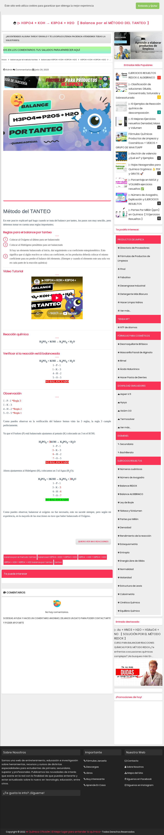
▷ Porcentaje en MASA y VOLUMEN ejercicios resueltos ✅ (143, 184)
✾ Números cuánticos (130, 469)
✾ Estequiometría (128, 544)
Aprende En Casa (96, 785)
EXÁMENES (123, 435)
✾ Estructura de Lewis (130, 585)
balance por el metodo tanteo (20, 557)
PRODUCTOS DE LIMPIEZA (131, 239)
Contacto (132, 760)
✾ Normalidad (126, 569)
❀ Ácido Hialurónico (128, 369)
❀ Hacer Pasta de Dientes (132, 377)
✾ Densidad (124, 527)
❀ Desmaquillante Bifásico (133, 344)
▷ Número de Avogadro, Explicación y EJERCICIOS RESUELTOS (144, 199)
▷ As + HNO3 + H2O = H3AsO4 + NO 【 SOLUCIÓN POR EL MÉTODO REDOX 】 (137, 634)
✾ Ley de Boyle (126, 502)
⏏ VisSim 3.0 (124, 410)
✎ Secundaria (125, 444)
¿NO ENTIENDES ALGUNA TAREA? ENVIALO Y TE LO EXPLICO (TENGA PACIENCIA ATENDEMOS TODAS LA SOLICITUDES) (56, 38)
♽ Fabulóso (124, 277)
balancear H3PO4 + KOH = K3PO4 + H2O (57, 557)
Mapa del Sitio (135, 773)
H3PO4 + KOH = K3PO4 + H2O (92, 557)
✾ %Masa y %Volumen (130, 510)
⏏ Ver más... (124, 427)
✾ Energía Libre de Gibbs (131, 560)
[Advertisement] (57, 176)
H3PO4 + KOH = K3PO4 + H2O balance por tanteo (28, 562)
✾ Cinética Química (129, 602)
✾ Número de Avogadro (131, 477)
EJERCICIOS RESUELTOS (130, 460)
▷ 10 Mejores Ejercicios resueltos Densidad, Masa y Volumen (144, 123)
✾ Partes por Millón (128, 519)
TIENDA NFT (124, 319)
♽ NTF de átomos (127, 327)
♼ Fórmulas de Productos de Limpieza (134, 258)
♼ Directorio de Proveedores (133, 247)
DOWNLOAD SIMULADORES (132, 385)
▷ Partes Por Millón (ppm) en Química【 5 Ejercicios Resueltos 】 (144, 214)
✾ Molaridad (125, 577)
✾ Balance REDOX (127, 485)
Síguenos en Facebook (139, 779)
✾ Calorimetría (126, 594)
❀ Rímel (122, 360)
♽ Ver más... (124, 310)
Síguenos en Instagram (140, 785)
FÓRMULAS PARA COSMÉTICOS (134, 335)
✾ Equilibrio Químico (129, 610)
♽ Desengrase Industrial (131, 285)
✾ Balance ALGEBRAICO (130, 494)
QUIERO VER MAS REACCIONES (93, 541)
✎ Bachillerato (126, 452)
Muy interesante (95, 779)
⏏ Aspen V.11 (124, 394)
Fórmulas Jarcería (96, 760)
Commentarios (24, 69)
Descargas (92, 766)
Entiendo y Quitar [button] (147, 5)
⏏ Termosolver (126, 419)
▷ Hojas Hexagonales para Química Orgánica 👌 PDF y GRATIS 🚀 (145, 169)
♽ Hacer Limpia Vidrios (130, 302)
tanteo (58, 562)
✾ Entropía (123, 552)
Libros (89, 773)
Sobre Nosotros (135, 766)
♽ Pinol (121, 269)
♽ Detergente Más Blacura (133, 294)
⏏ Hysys (122, 402)
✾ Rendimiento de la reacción (134, 535)
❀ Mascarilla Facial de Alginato (135, 352)
